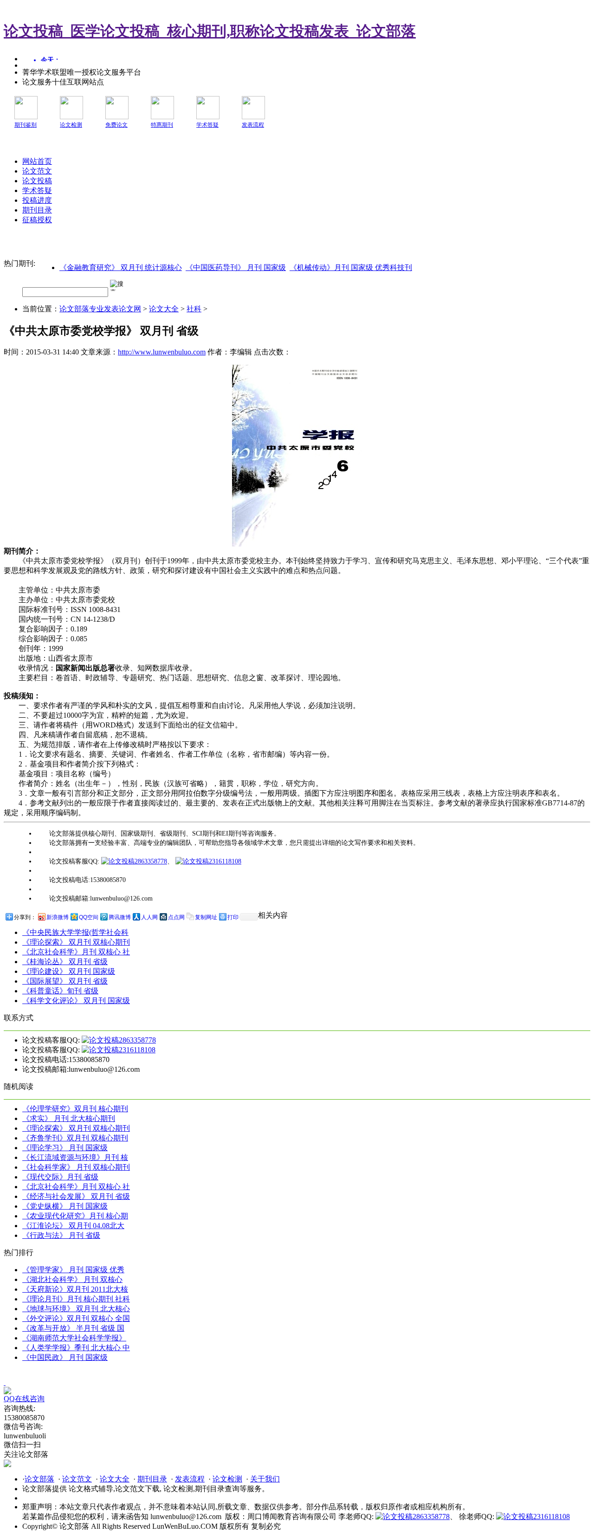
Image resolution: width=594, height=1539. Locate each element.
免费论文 (116, 125)
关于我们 (265, 1479)
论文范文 (37, 171)
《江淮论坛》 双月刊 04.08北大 (73, 1226)
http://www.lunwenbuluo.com (162, 352)
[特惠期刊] (162, 117)
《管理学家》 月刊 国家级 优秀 (73, 1270)
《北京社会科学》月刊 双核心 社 (76, 952)
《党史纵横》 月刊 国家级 (65, 1206)
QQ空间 (88, 917)
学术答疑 (207, 125)
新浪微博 (57, 917)
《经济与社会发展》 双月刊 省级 (76, 1196)
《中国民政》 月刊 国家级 (65, 1357)
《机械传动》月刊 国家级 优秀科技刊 (351, 267)
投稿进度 (37, 200)
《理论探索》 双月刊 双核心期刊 (76, 942)
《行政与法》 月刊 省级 (61, 1235)
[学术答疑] (208, 117)
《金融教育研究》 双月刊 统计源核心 (120, 267)
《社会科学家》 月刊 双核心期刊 (76, 1167)
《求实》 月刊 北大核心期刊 (68, 1118)
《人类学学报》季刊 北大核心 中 (76, 1348)
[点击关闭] (5, 1382)
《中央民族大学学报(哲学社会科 (75, 932)
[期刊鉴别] (26, 117)
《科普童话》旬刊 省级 (60, 991)
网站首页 (37, 161)
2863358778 (151, 861)
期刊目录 (37, 210)
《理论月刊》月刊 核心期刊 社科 (76, 1299)
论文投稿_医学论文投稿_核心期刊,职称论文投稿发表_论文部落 (210, 31)
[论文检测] (71, 117)
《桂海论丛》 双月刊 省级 (65, 962)
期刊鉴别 (25, 125)
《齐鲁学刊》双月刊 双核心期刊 (75, 1138)
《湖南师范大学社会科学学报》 (74, 1338)
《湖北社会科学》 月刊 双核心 (72, 1279)
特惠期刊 (162, 125)
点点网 (176, 917)
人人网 (149, 917)
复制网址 (206, 917)
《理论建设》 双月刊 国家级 (68, 971)
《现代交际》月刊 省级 (60, 1177)
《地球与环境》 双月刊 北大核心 (76, 1309)
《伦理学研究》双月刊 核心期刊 (75, 1109)
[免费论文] (117, 117)
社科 (194, 309)
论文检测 (71, 125)
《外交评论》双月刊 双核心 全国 (76, 1318)
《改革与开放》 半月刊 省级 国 (73, 1328)
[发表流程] (253, 117)
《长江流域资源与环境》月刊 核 (75, 1157)
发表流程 (253, 125)
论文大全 (164, 309)
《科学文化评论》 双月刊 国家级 (76, 1001)
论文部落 (39, 1479)
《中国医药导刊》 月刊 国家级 (236, 267)
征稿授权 (37, 220)
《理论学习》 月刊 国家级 (65, 1148)
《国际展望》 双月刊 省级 (65, 981)
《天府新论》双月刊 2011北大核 (75, 1289)
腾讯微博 (120, 917)
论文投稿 (37, 181)
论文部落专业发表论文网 (100, 309)
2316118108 (225, 861)
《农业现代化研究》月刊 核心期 (75, 1216)
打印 (233, 917)
